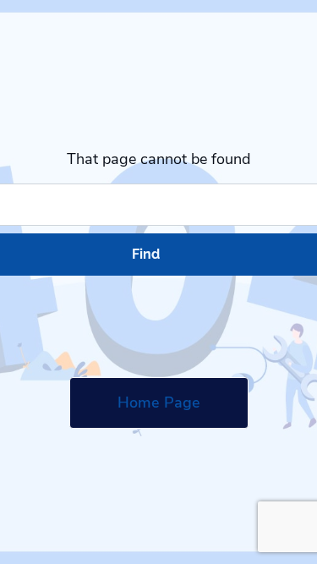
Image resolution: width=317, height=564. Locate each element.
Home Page (159, 402)
